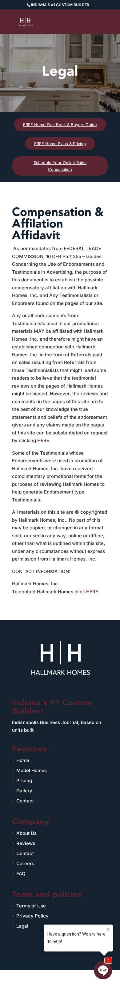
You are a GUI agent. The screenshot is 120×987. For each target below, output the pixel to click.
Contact (25, 801)
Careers (25, 863)
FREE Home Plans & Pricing (60, 143)
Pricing (24, 780)
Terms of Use (31, 906)
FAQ (21, 873)
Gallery (24, 791)
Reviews (25, 843)
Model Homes (31, 770)
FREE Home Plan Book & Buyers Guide (60, 124)
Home (22, 760)
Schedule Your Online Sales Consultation (60, 166)
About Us (26, 833)
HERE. (44, 440)
